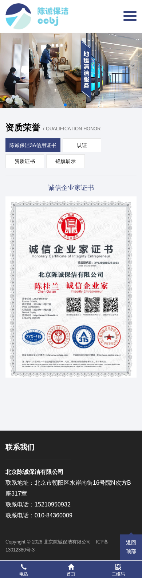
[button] (65, 104)
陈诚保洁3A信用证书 (32, 145)
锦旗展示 (65, 161)
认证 (82, 145)
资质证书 (25, 161)
